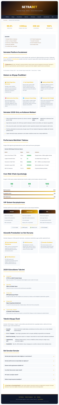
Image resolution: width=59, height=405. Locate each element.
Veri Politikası (21, 397)
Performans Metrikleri (10, 44)
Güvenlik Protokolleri (35, 40)
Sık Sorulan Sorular (34, 44)
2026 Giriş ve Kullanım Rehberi (12, 42)
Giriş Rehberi (19, 16)
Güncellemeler (46, 16)
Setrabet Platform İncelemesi (11, 39)
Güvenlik (39, 16)
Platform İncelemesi (29, 397)
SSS (52, 16)
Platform (7, 16)
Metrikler (26, 16)
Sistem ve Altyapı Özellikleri (11, 40)
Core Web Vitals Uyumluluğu (11, 46)
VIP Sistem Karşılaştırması (36, 39)
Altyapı (13, 16)
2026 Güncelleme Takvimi (36, 42)
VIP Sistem (33, 16)
